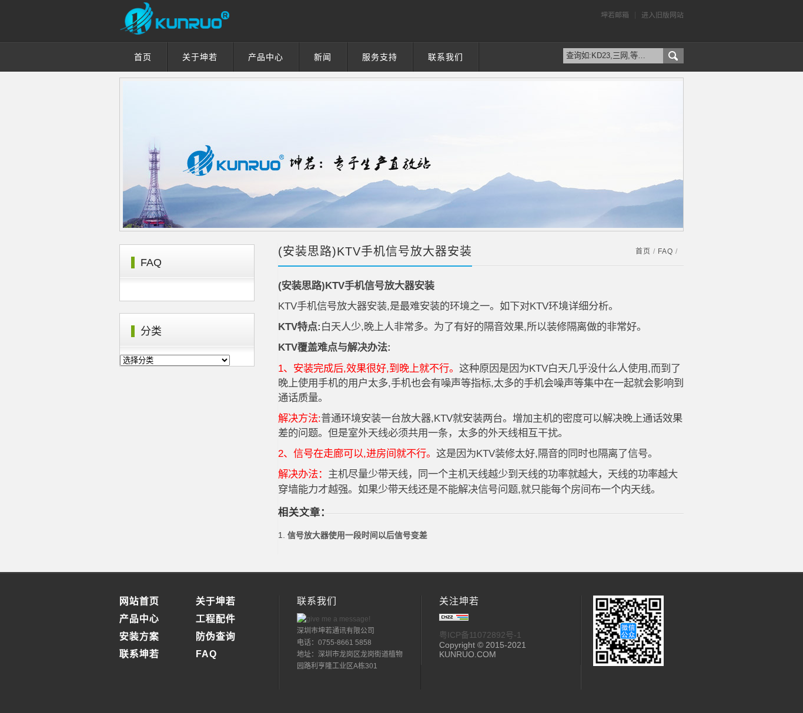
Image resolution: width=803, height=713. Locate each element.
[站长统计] (454, 618)
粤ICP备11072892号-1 (480, 635)
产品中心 (265, 57)
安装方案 (139, 636)
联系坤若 (139, 654)
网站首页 (139, 601)
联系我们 (445, 57)
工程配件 (216, 619)
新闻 (323, 57)
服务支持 (379, 57)
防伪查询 (216, 636)
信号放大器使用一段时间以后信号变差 (357, 535)
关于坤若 (200, 57)
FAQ (665, 251)
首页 (143, 57)
